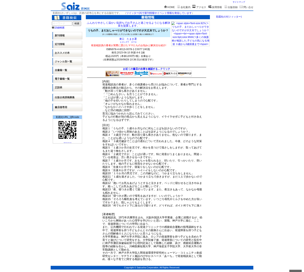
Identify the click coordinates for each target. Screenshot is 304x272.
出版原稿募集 (65, 97)
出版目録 (233, 7)
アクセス (201, 7)
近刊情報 (60, 44)
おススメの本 (62, 52)
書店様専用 (61, 107)
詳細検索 (60, 27)
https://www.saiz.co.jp (67, 142)
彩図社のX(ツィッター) (229, 16)
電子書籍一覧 (62, 78)
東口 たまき (126, 39)
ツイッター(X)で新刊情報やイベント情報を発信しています (159, 13)
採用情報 (217, 7)
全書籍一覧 (61, 70)
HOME (171, 7)
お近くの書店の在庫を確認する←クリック (146, 68)
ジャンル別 (63, 61)
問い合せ (248, 7)
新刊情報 (60, 35)
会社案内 (185, 7)
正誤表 (58, 87)
